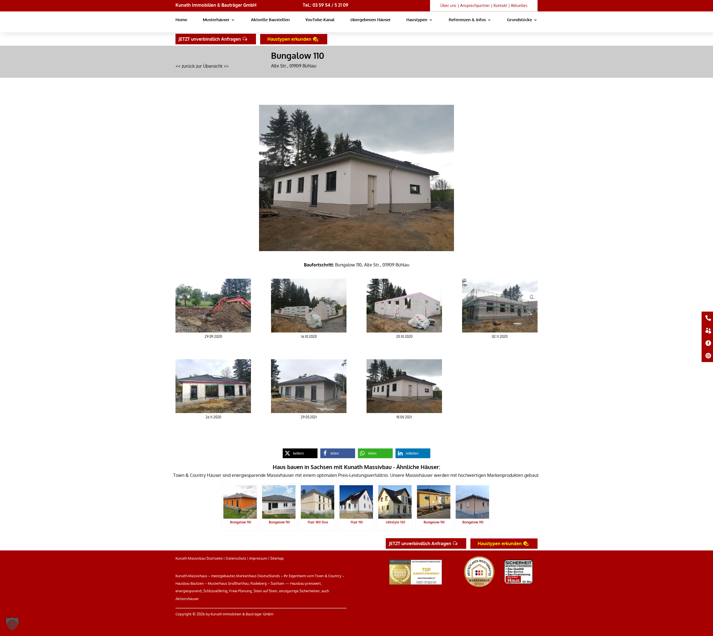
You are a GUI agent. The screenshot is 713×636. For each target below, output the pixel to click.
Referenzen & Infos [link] (467, 20)
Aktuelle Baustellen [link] (270, 20)
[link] (213, 331)
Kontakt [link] (500, 5)
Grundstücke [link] (519, 20)
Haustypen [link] (416, 20)
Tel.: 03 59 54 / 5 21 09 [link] (325, 5)
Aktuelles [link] (519, 5)
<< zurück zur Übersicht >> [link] (202, 66)
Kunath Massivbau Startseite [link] (199, 558)
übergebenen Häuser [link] (370, 20)
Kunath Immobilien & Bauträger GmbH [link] (216, 5)
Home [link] (181, 20)
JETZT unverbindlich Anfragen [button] (210, 39)
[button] (12, 623)
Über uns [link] (448, 5)
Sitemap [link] (277, 558)
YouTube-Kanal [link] (319, 20)
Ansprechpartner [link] (475, 5)
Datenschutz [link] (236, 558)
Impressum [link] (258, 558)
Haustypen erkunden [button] (289, 39)
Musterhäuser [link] (216, 20)
